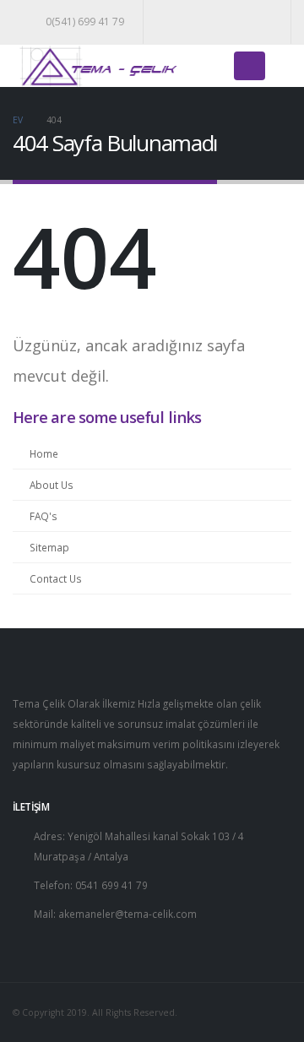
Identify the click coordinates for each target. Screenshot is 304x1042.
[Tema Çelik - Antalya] (97, 66)
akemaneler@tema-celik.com (127, 913)
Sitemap (49, 547)
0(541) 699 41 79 (85, 21)
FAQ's (43, 516)
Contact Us (56, 578)
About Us (51, 484)
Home (44, 453)
